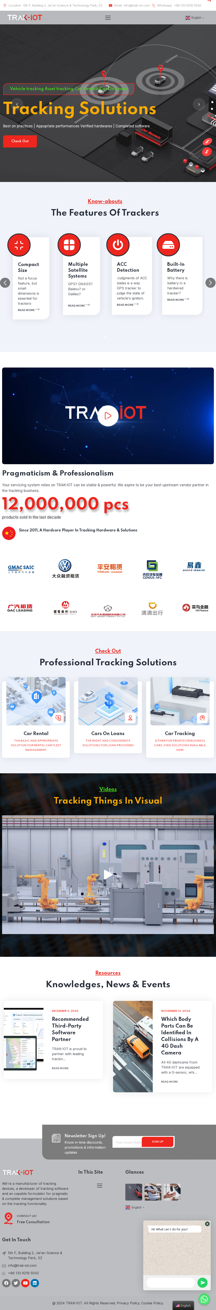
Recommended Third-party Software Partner (70, 1029)
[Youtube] (25, 1283)
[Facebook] (6, 1283)
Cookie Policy (152, 1303)
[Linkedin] (35, 1283)
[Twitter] (16, 1283)
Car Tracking (180, 733)
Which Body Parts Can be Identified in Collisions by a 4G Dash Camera (179, 1036)
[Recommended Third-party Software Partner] (23, 1040)
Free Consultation (33, 1222)
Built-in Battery (176, 267)
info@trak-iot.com (137, 5)
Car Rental (36, 733)
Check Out (20, 141)
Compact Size (28, 267)
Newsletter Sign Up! (85, 1136)
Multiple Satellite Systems (78, 270)
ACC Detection (128, 267)
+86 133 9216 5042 (187, 5)
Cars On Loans (107, 733)
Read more (26, 310)
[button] (105, 336)
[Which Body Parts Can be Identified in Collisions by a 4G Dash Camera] (133, 1046)
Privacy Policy (128, 1303)
